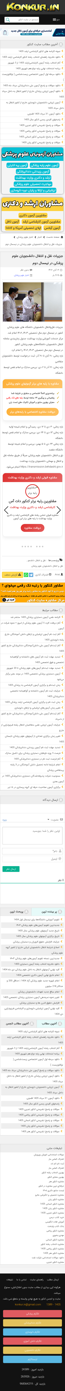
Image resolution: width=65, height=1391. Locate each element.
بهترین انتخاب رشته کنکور (53, 1172)
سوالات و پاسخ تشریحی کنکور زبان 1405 (40, 142)
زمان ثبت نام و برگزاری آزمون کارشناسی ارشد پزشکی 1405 (32, 702)
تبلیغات (9, 1280)
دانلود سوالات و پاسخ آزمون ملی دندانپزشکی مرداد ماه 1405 (31, 85)
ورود (4, 820)
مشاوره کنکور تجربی (55, 1262)
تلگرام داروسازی (32, 1332)
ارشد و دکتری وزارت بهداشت (33, 177)
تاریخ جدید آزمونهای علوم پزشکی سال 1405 (38, 931)
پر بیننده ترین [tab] (50, 911)
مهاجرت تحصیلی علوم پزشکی (33, 184)
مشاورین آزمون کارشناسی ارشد (41, 221)
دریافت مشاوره (32, 528)
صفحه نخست (52, 237)
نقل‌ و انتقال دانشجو (37, 560)
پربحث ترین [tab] (17, 911)
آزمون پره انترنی (17, 165)
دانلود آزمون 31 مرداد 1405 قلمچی (43, 114)
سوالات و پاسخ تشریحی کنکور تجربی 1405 (39, 125)
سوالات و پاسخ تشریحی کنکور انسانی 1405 (39, 137)
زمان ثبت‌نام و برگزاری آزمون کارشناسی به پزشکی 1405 (34, 685)
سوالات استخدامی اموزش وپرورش (49, 1154)
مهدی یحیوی (58, 1235)
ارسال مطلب (53, 1280)
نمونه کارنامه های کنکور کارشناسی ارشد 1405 (39, 51)
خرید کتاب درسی (56, 1217)
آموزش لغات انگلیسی (54, 1222)
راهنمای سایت (37, 1280)
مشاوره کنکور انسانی (55, 1239)
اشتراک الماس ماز (56, 1159)
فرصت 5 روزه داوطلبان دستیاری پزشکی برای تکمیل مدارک (32, 753)
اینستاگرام (32, 1359)
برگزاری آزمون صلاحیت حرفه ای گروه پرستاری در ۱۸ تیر (34, 787)
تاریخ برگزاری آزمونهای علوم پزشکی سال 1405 (37, 936)
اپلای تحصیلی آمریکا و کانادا (23, 228)
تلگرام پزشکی (32, 1314)
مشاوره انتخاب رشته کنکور (52, 1244)
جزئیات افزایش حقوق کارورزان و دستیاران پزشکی (36, 942)
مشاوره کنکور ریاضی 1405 (52, 1248)
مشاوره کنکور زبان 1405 (53, 1208)
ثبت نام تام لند (57, 1163)
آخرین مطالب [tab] (50, 1023)
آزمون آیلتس (52, 228)
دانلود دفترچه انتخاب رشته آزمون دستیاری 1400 (36, 964)
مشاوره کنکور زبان (56, 1199)
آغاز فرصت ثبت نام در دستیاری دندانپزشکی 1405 (37, 759)
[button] (58, 19)
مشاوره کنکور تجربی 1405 (52, 1213)
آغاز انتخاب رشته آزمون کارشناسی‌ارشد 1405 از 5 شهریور (34, 63)
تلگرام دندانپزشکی (32, 1323)
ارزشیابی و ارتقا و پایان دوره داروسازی (33, 190)
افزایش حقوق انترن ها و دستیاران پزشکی (39, 1003)
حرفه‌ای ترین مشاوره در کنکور (51, 1186)
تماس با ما (21, 1280)
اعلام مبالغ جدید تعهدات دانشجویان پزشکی (38, 992)
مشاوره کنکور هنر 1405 (53, 1253)
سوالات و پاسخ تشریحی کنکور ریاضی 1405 (39, 131)
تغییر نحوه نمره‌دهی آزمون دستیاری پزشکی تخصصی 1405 (31, 997)
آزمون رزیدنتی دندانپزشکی (33, 171)
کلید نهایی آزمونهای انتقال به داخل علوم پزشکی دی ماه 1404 (30, 969)
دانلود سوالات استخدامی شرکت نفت (48, 1257)
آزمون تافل (12, 221)
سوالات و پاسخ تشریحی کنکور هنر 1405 (40, 1131)
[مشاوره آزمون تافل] (32, 32)
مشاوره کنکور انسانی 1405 (52, 1204)
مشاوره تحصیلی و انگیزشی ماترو (49, 1195)
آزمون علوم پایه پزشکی (44, 165)
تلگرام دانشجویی (32, 1350)
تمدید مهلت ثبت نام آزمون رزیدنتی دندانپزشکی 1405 (34, 747)
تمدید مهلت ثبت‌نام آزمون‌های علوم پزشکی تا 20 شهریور (33, 668)
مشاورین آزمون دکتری (33, 215)
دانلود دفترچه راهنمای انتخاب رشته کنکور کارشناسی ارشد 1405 (31, 57)
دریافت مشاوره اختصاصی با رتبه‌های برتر (32, 412)
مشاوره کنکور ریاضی (55, 1230)
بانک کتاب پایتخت (55, 1226)
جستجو (8, 19)
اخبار (40, 237)
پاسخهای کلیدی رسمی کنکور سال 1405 (42, 119)
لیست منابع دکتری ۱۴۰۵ (53, 1190)
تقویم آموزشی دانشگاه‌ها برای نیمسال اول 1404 (36, 919)
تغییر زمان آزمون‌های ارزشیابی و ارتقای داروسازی (37, 708)
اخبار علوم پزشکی (25, 237)
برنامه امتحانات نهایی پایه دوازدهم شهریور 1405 (38, 68)
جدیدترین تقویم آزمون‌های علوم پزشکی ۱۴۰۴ (37, 925)
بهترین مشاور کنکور (55, 1177)
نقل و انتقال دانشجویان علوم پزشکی (47, 566)
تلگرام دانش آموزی (32, 1341)
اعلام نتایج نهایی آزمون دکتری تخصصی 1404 (37, 975)
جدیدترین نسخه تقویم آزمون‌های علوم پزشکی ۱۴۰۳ (34, 958)
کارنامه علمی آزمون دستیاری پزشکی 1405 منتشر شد (35, 617)
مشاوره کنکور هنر (56, 1181)
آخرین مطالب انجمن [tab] (18, 1023)
